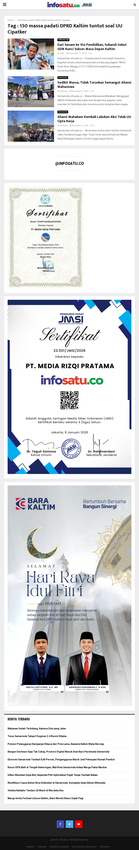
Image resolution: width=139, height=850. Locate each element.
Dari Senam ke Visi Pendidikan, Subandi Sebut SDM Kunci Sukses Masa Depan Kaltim (92, 47)
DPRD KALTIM (63, 40)
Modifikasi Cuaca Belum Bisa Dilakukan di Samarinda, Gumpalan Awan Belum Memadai (56, 782)
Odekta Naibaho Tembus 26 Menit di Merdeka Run (36, 790)
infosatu (64, 91)
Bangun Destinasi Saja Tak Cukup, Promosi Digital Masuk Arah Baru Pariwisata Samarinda (58, 751)
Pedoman (41, 847)
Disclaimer (105, 847)
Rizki (62, 53)
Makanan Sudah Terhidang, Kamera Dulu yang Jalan (37, 728)
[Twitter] (69, 824)
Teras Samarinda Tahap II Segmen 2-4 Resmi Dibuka (37, 736)
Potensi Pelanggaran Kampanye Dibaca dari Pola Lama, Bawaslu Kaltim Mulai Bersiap (56, 744)
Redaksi (30, 847)
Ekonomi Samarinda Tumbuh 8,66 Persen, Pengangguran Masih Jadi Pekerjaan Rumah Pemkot (61, 759)
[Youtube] (78, 824)
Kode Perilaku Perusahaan (84, 847)
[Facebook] (60, 824)
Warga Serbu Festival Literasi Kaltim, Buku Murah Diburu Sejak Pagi (45, 798)
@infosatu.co (69, 163)
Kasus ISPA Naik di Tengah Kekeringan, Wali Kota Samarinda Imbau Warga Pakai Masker (57, 767)
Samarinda (62, 77)
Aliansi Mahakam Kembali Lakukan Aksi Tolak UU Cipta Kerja (94, 119)
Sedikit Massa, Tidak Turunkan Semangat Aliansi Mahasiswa (94, 85)
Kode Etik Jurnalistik (59, 847)
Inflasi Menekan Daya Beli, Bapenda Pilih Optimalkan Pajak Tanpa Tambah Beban (53, 775)
